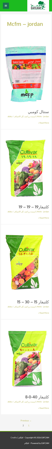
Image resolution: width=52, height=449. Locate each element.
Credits (14, 437)
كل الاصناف (19, 116)
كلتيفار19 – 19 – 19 (34, 206)
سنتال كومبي (38, 111)
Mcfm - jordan (43, 116)
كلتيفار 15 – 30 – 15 (33, 301)
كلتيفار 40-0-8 (37, 396)
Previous (26, 420)
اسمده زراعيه (30, 116)
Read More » (43, 122)
